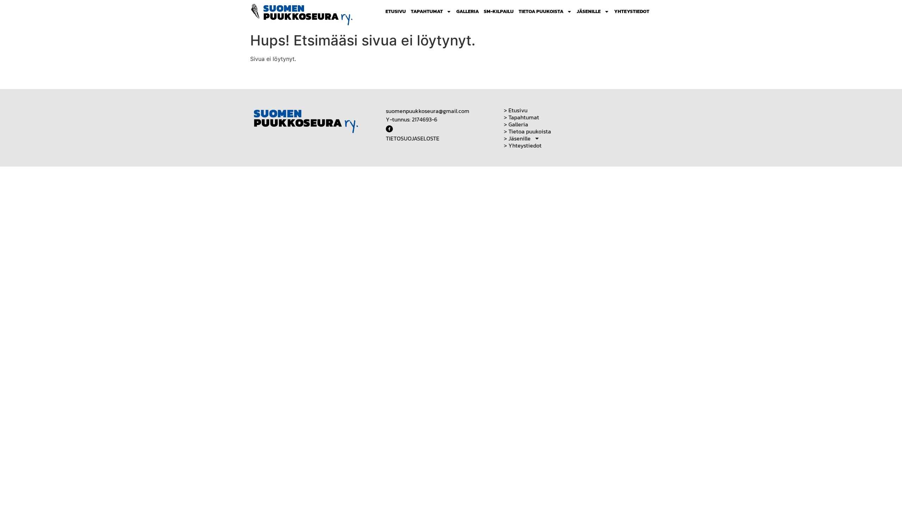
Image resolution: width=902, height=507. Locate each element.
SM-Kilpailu (499, 11)
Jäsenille (589, 11)
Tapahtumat (427, 11)
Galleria (467, 11)
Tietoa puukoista (541, 11)
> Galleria (516, 124)
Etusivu (395, 11)
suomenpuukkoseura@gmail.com (427, 111)
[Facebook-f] (389, 128)
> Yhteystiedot (523, 145)
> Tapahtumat (521, 117)
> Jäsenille (517, 138)
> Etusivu (515, 110)
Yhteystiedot (631, 11)
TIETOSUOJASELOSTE (412, 138)
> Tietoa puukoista (527, 131)
